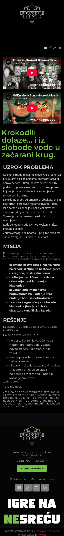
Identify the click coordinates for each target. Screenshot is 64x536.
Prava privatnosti (47, 531)
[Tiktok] (54, 48)
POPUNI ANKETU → (32, 468)
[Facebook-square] (19, 488)
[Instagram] (59, 48)
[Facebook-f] (50, 48)
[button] (32, 34)
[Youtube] (45, 48)
